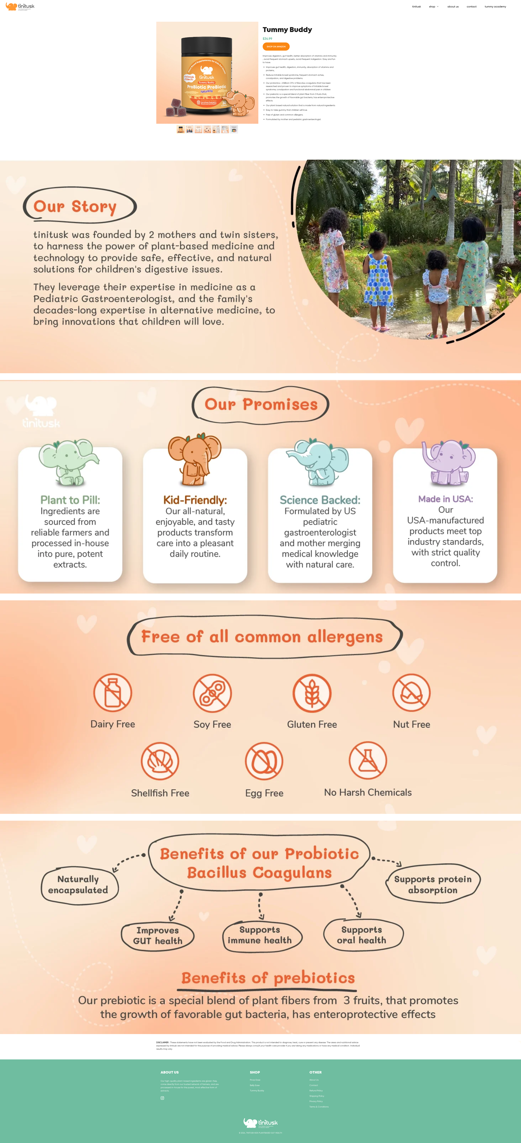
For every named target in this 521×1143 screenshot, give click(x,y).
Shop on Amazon (276, 46)
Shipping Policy (316, 1096)
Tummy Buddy (257, 1090)
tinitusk (416, 6)
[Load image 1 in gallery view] (181, 129)
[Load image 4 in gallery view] (207, 129)
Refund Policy (316, 1090)
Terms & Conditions (319, 1106)
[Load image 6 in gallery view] (225, 129)
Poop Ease (255, 1080)
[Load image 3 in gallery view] (198, 129)
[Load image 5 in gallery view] (216, 129)
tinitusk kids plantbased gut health (264, 1133)
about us (453, 6)
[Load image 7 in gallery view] (234, 129)
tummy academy (495, 6)
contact (472, 6)
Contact (313, 1085)
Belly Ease (255, 1085)
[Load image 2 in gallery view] (189, 129)
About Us (314, 1080)
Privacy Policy (316, 1101)
